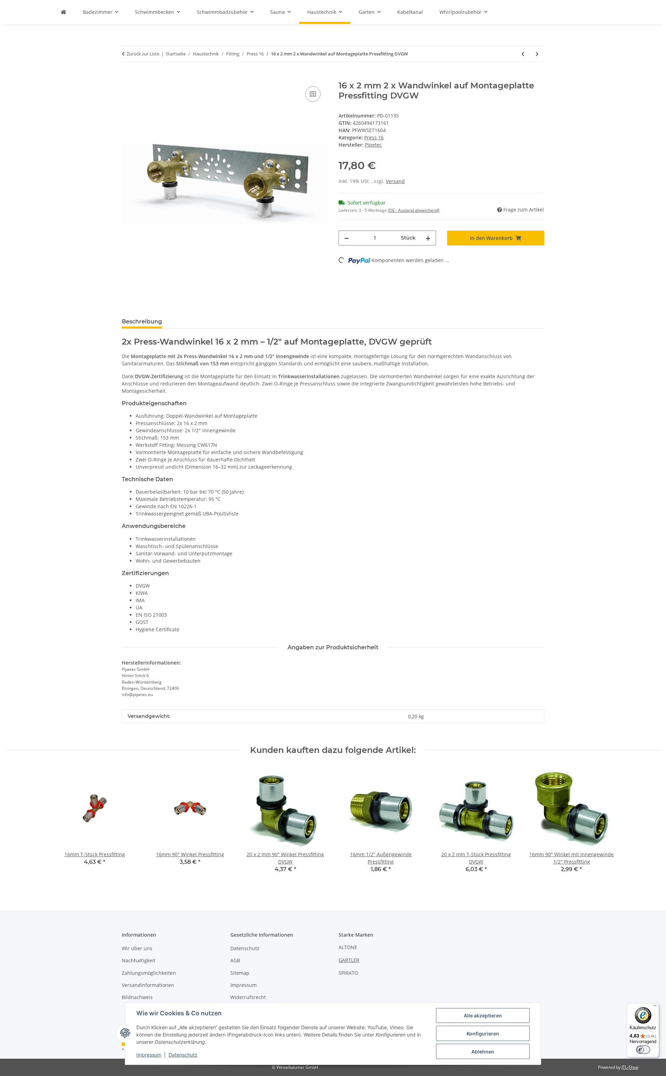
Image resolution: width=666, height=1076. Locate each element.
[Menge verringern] (346, 238)
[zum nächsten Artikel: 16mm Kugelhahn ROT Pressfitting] (537, 53)
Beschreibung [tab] (142, 321)
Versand (395, 181)
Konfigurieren (483, 1033)
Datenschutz (183, 1055)
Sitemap (239, 973)
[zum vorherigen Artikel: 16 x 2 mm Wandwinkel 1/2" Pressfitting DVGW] (523, 53)
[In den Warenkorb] (127, 77)
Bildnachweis (137, 997)
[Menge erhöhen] (428, 238)
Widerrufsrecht (248, 997)
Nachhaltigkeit (138, 960)
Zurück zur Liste (143, 54)
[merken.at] (63, 12)
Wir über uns (137, 948)
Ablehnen (482, 1052)
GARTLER (349, 960)
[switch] (643, 1049)
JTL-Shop (630, 1067)
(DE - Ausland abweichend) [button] (413, 210)
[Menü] (655, 1007)
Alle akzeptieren (483, 1015)
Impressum (148, 1055)
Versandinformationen (148, 985)
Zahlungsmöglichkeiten (149, 973)
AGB (235, 960)
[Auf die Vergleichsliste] (313, 94)
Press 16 (374, 137)
